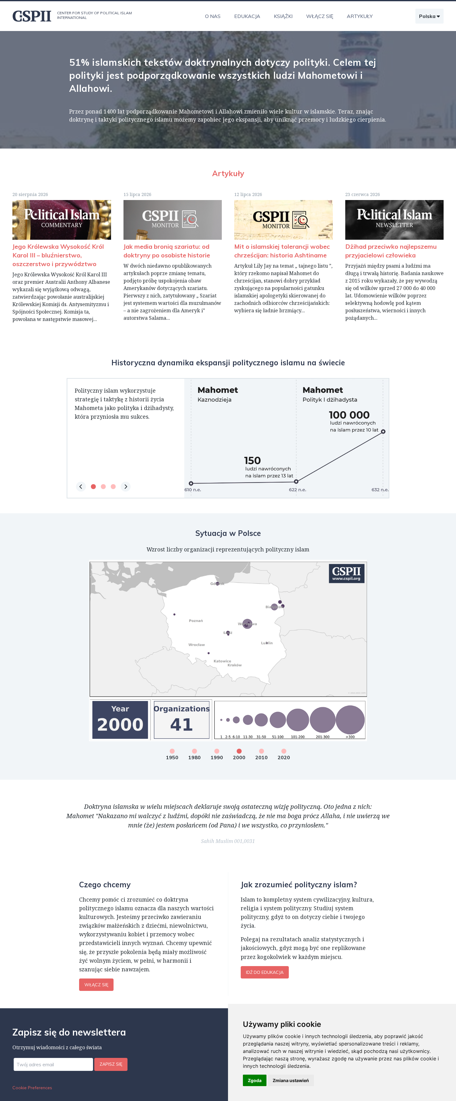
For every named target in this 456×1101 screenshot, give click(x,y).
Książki (283, 16)
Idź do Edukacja (265, 972)
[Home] (32, 16)
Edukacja (247, 16)
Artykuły (360, 16)
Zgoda (255, 1080)
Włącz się (319, 16)
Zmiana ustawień (291, 1080)
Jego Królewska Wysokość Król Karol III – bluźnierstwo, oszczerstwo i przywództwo (58, 255)
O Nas (213, 16)
